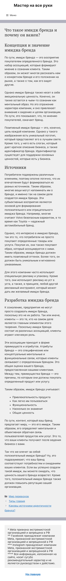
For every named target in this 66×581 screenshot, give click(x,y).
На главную (33, 574)
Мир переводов (19, 496)
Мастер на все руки (33, 5)
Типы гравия (17, 501)
